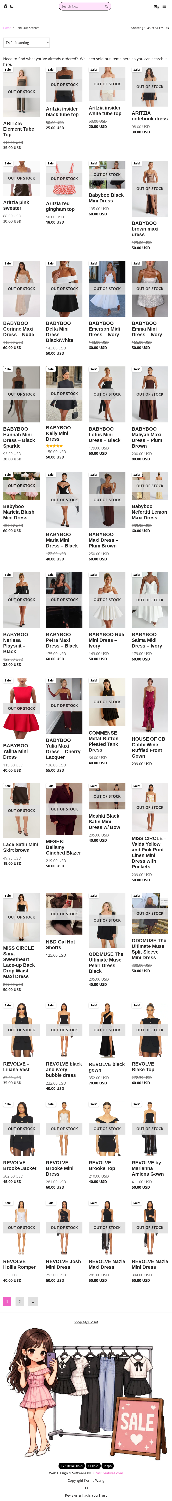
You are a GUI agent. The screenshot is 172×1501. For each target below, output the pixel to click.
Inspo (108, 1466)
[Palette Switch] (11, 6)
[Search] (106, 6)
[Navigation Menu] (164, 6)
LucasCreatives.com (107, 1473)
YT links (93, 1466)
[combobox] (80, 6)
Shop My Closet (86, 1322)
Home (7, 28)
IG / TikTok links (72, 1466)
